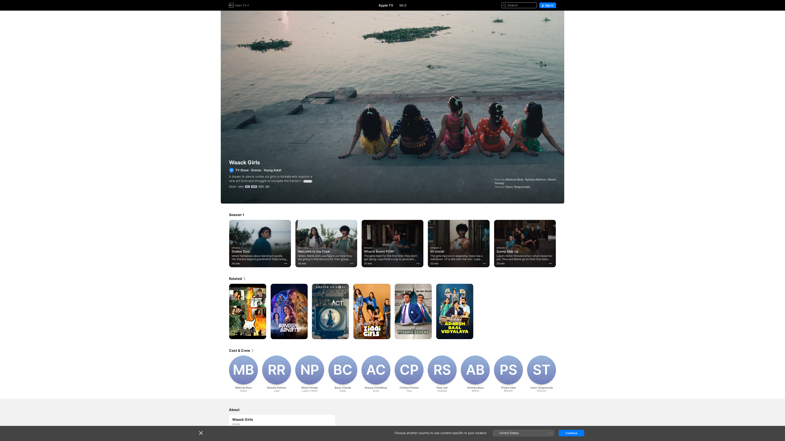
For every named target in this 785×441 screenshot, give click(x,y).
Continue (572, 433)
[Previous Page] (225, 243)
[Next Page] (560, 243)
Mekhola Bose (515, 179)
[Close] (201, 433)
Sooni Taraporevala (518, 186)
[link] (237, 278)
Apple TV (386, 5)
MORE (307, 181)
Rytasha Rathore (535, 179)
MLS (402, 5)
